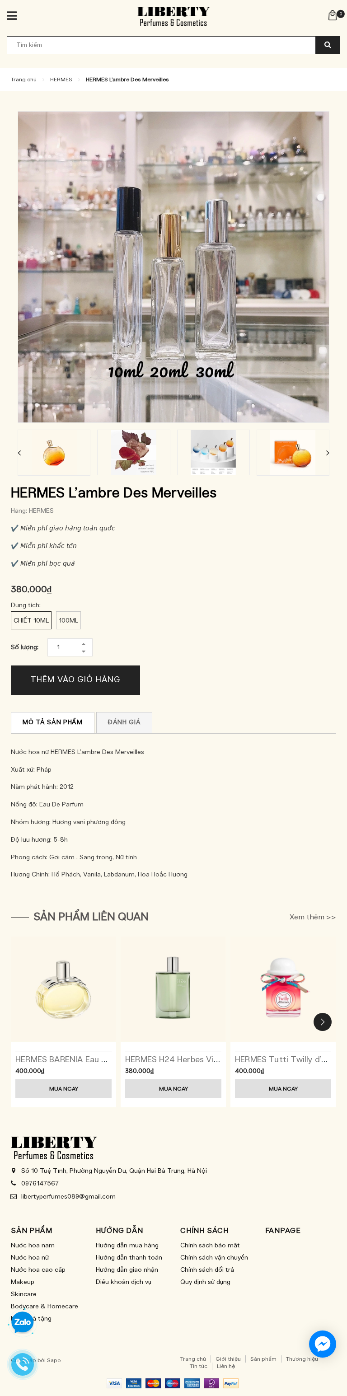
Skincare (24, 1294)
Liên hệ (226, 1366)
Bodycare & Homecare (44, 1306)
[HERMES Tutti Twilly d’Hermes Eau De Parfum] (283, 989)
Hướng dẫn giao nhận (127, 1270)
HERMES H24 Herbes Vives (175, 1060)
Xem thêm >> (313, 917)
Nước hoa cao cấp (38, 1270)
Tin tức (198, 1366)
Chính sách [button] (204, 1230)
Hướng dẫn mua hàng (127, 1245)
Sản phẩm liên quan (91, 917)
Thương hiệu (302, 1359)
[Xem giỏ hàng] (332, 15)
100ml (68, 621)
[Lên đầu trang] (327, 1369)
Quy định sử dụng (205, 1282)
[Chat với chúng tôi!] (322, 1344)
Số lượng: (24, 647)
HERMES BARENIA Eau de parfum (78, 1060)
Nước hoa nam (33, 1245)
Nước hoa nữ (30, 1258)
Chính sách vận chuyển (214, 1258)
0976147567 (40, 1184)
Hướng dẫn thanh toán (129, 1258)
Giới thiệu (228, 1359)
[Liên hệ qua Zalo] (22, 1323)
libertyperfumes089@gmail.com (68, 1197)
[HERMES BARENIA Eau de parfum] (63, 989)
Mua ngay (63, 1089)
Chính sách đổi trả (207, 1270)
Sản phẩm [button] (31, 1230)
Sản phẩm (263, 1359)
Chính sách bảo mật (210, 1245)
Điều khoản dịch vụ (123, 1282)
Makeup (22, 1282)
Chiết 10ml (31, 621)
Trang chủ (193, 1359)
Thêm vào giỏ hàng (75, 680)
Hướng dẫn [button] (119, 1230)
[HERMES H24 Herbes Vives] (173, 989)
